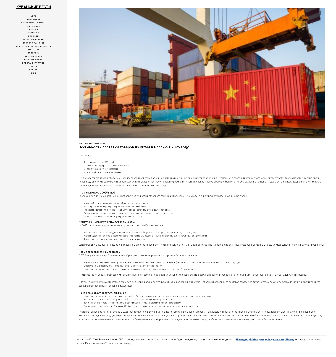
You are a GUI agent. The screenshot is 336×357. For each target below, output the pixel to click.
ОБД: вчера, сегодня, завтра (33, 46)
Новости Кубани (33, 40)
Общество (33, 50)
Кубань (33, 29)
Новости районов (33, 43)
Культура (33, 33)
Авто (33, 16)
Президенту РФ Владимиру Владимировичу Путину (265, 339)
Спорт (33, 66)
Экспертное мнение (33, 23)
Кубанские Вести (33, 7)
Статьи (33, 70)
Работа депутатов (33, 63)
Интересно (33, 26)
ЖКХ (33, 73)
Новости (33, 36)
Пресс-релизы (34, 56)
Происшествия (33, 60)
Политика (33, 53)
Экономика (34, 19)
